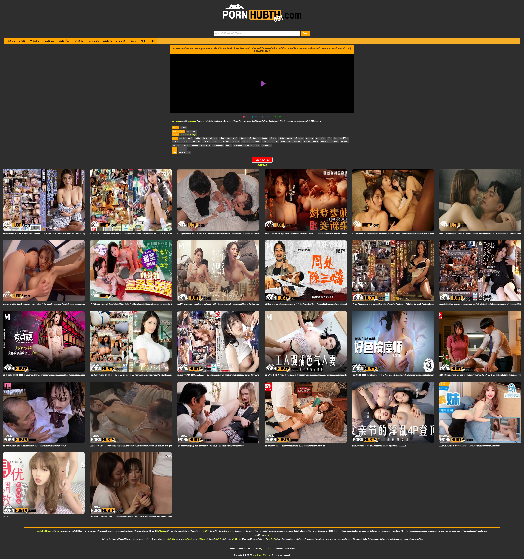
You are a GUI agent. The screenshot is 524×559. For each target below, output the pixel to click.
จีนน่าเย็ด (307, 142)
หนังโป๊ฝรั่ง (78, 41)
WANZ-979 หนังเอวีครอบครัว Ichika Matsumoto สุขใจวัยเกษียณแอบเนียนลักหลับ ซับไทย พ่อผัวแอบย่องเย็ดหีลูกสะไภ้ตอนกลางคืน (136, 446)
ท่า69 (289, 142)
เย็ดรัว (281, 138)
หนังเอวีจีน (256, 142)
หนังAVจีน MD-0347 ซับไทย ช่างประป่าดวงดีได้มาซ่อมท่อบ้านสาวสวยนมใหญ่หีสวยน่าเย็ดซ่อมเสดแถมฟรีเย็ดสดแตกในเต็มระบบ (309, 375)
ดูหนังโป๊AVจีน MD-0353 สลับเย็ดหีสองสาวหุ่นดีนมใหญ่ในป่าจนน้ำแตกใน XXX (379, 446)
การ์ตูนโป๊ (120, 41)
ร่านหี (283, 142)
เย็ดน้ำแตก (299, 138)
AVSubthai (35, 41)
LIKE (246, 117)
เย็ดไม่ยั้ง (243, 138)
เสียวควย (213, 138)
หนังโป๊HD (226, 142)
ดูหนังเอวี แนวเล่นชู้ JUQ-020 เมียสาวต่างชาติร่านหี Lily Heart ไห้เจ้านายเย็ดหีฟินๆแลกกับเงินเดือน (211, 446)
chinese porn (218, 145)
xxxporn (185, 145)
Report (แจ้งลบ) (262, 159)
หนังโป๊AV (236, 142)
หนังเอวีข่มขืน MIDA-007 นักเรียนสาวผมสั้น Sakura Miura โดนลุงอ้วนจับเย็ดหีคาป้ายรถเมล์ (34, 446)
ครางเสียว (324, 142)
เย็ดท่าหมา (309, 138)
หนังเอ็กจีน (246, 142)
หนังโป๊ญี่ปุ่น (63, 41)
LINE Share (277, 117)
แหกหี (190, 138)
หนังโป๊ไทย (49, 41)
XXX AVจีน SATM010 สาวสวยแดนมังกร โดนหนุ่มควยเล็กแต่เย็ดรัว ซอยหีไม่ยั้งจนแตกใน (469, 446)
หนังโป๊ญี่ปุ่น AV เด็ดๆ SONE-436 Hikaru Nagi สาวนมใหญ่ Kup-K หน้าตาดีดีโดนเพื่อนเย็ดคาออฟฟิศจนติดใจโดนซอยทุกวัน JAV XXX (136, 375)
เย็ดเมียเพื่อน (254, 138)
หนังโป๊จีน (107, 41)
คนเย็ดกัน (334, 142)
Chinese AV (266, 145)
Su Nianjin (238, 145)
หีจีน (329, 138)
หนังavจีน (275, 142)
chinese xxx (205, 145)
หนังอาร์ (132, 41)
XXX (153, 41)
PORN (143, 41)
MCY (257, 145)
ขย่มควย (344, 142)
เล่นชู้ (222, 138)
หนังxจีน (266, 142)
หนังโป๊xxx (216, 142)
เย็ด (317, 138)
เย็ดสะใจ (273, 138)
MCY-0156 (249, 145)
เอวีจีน (197, 138)
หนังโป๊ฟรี (187, 142)
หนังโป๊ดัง (196, 142)
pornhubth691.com (44, 531)
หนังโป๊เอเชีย (93, 41)
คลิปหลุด (11, 41)
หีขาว (335, 138)
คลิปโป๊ (22, 41)
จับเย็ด (315, 142)
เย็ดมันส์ (289, 138)
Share (255, 117)
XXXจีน (228, 145)
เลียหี (228, 138)
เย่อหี (235, 138)
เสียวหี (205, 138)
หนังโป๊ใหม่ (344, 138)
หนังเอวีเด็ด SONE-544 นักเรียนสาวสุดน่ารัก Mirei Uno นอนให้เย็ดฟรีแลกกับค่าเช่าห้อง (295, 446)
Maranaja (182, 149)
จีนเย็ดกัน (297, 142)
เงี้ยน (323, 138)
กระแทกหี (176, 145)
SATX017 (6, 516)
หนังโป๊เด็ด (177, 142)
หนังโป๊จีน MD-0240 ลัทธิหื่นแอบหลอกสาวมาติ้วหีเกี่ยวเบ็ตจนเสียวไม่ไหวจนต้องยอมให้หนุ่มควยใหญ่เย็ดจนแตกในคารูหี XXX (307, 304)
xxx (58, 531)
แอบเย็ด (182, 138)
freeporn (194, 145)
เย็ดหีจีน (264, 138)
